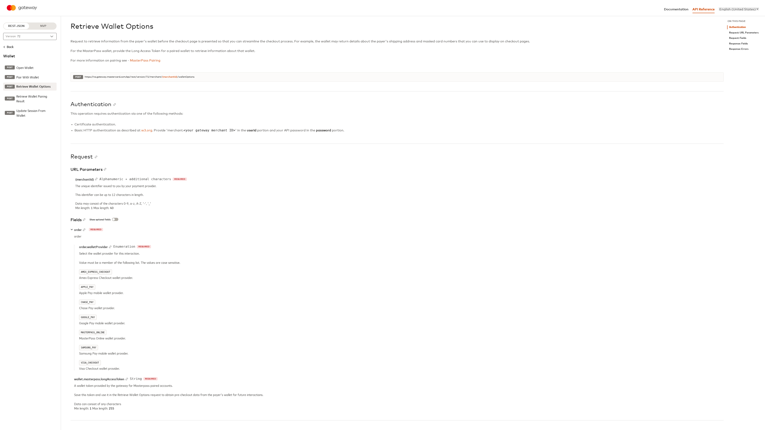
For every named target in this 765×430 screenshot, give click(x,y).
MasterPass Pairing (145, 60)
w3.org (146, 130)
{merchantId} (169, 77)
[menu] (739, 9)
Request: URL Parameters (744, 32)
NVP (43, 26)
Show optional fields (100, 220)
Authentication (737, 27)
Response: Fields (738, 43)
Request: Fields (737, 38)
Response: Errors (738, 49)
